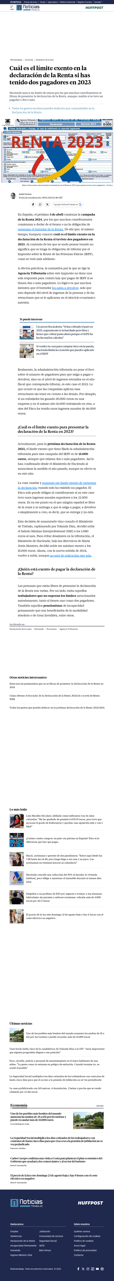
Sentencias (16, 1236)
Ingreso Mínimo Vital (21, 1255)
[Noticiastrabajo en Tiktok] (92, 1268)
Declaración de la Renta (22, 1240)
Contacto (78, 1255)
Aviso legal (79, 1245)
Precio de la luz (30, 2)
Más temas (45, 1250)
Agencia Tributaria (69, 629)
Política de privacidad (85, 1250)
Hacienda (39, 629)
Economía (52, 629)
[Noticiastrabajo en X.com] (83, 1268)
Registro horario (84, 2)
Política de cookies (84, 1240)
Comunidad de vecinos (51, 1236)
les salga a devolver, (65, 288)
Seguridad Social (48, 1240)
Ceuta (42, 2)
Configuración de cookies (87, 1236)
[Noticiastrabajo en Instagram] (87, 1268)
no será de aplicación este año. (70, 555)
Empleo (14, 1231)
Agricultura (53, 2)
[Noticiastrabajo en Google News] (102, 1268)
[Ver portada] (27, 7)
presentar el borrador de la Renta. (41, 229)
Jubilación (44, 1231)
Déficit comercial (67, 2)
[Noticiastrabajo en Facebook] (78, 1268)
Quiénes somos (82, 1231)
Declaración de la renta (21, 629)
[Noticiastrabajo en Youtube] (97, 1268)
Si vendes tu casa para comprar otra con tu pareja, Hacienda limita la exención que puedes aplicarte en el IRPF (65, 349)
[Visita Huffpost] (94, 7)
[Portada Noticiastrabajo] (26, 1203)
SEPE (42, 1245)
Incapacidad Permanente (23, 1245)
